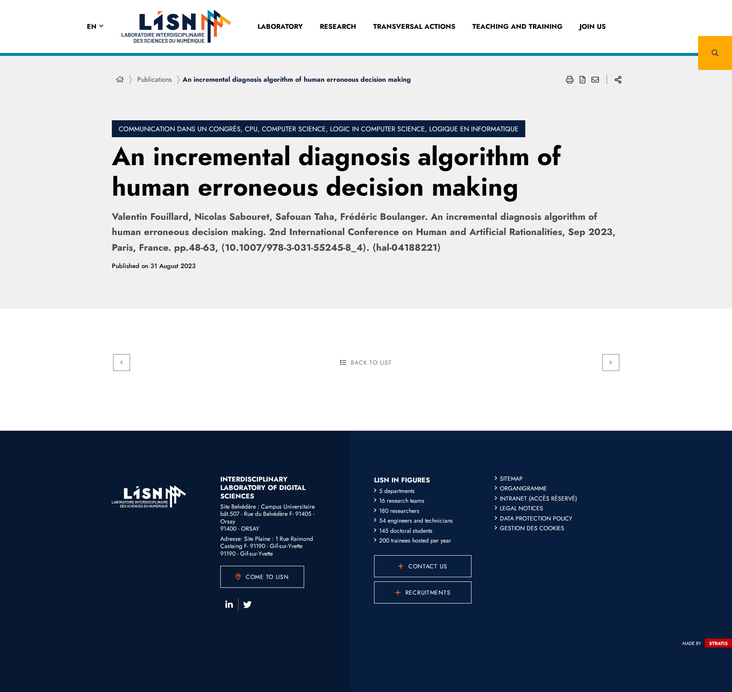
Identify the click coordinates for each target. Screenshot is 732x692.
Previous (121, 362)
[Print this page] (569, 79)
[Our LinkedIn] (229, 604)
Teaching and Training (517, 26)
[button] (715, 53)
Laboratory (280, 26)
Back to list (371, 362)
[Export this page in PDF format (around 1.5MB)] (582, 79)
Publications (154, 79)
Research (338, 26)
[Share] (618, 79)
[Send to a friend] (595, 79)
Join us (593, 26)
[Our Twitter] (247, 604)
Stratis (718, 643)
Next (610, 362)
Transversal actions (414, 26)
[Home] (120, 80)
